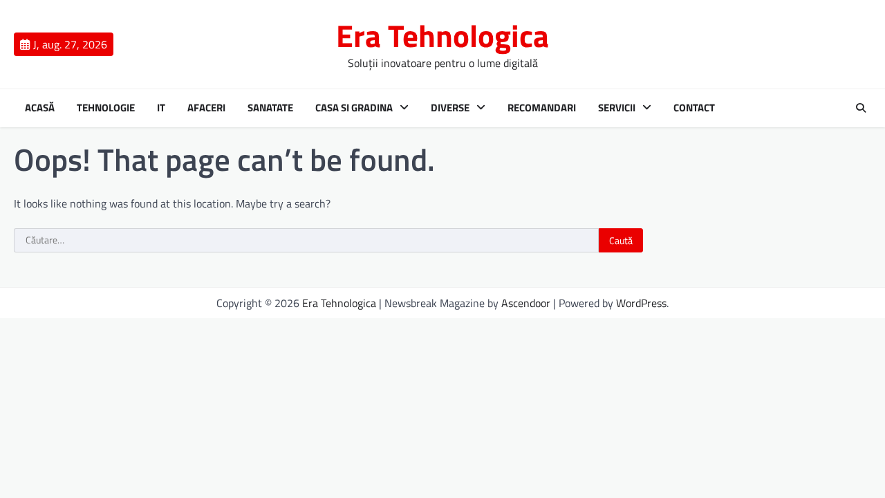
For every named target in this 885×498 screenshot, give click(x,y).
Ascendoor (525, 303)
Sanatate (270, 108)
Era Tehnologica (442, 35)
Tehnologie (106, 108)
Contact (694, 108)
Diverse (450, 108)
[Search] (860, 108)
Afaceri (206, 108)
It (161, 108)
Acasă (40, 108)
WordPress (641, 303)
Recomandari (541, 108)
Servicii (616, 108)
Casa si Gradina (354, 108)
